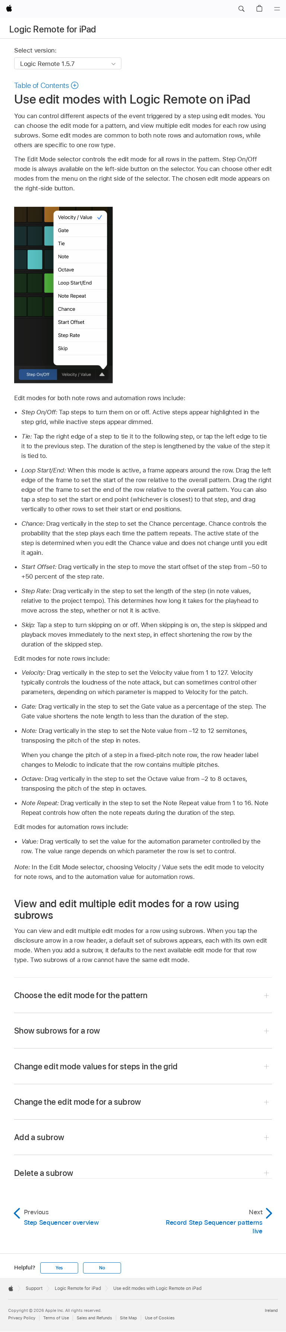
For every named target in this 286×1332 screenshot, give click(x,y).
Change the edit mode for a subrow (77, 1102)
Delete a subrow (43, 1173)
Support (34, 1288)
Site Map (128, 1317)
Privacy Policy (21, 1317)
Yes (59, 1268)
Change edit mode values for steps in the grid (96, 1066)
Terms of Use (56, 1317)
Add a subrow (39, 1137)
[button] (241, 9)
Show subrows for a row (57, 1030)
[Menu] (277, 9)
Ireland (271, 1310)
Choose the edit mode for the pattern (81, 995)
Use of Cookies (160, 1317)
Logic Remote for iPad (52, 29)
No (102, 1268)
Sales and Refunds (94, 1317)
